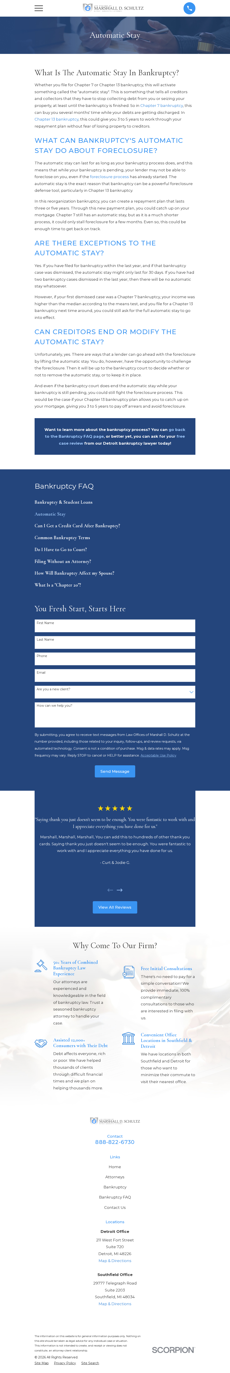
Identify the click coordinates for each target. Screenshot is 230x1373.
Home (115, 1167)
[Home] (113, 8)
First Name (45, 623)
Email (41, 673)
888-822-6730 (115, 1142)
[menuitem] (115, 502)
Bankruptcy (115, 1187)
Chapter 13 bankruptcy (56, 119)
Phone (42, 656)
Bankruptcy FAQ (115, 1197)
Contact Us (115, 1207)
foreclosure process (109, 176)
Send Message (114, 771)
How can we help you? (54, 706)
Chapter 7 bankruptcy (161, 105)
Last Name (45, 640)
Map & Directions (115, 1260)
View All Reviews (114, 907)
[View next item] (120, 890)
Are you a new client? (53, 689)
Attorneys (114, 1177)
